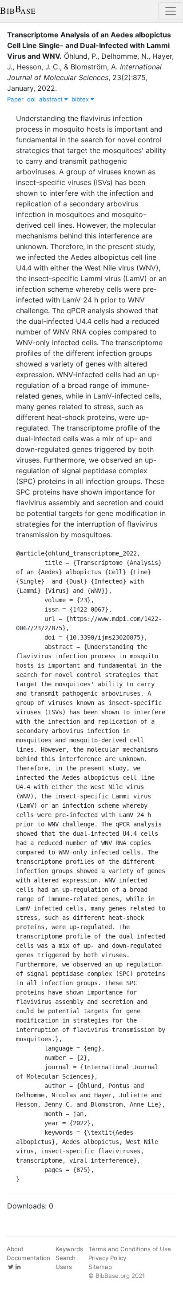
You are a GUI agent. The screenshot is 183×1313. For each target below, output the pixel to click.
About (15, 1249)
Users (64, 1266)
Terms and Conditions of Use (129, 1249)
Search (66, 1257)
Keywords (69, 1249)
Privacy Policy (107, 1257)
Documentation (28, 1257)
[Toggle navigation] (170, 11)
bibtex (81, 99)
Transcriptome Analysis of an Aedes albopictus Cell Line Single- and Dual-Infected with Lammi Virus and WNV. (89, 45)
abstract (51, 99)
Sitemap (100, 1266)
